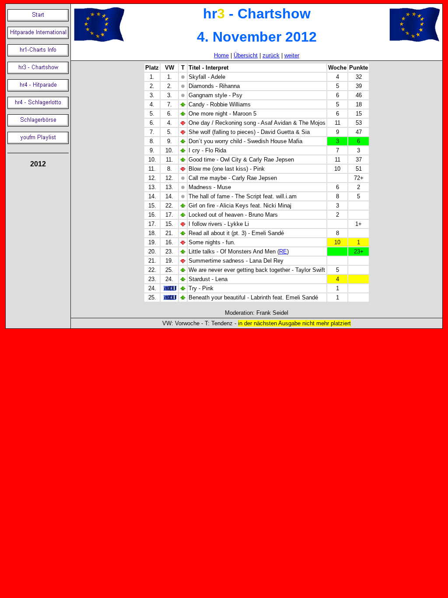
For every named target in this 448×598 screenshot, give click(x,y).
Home (221, 55)
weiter (291, 55)
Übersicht (246, 55)
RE (283, 251)
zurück (271, 55)
